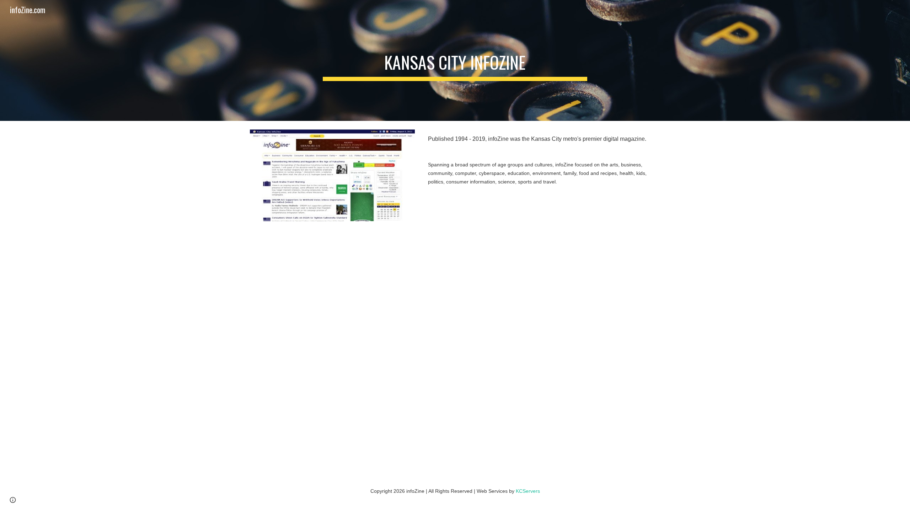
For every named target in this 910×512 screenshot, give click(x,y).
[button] (13, 500)
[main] (455, 60)
